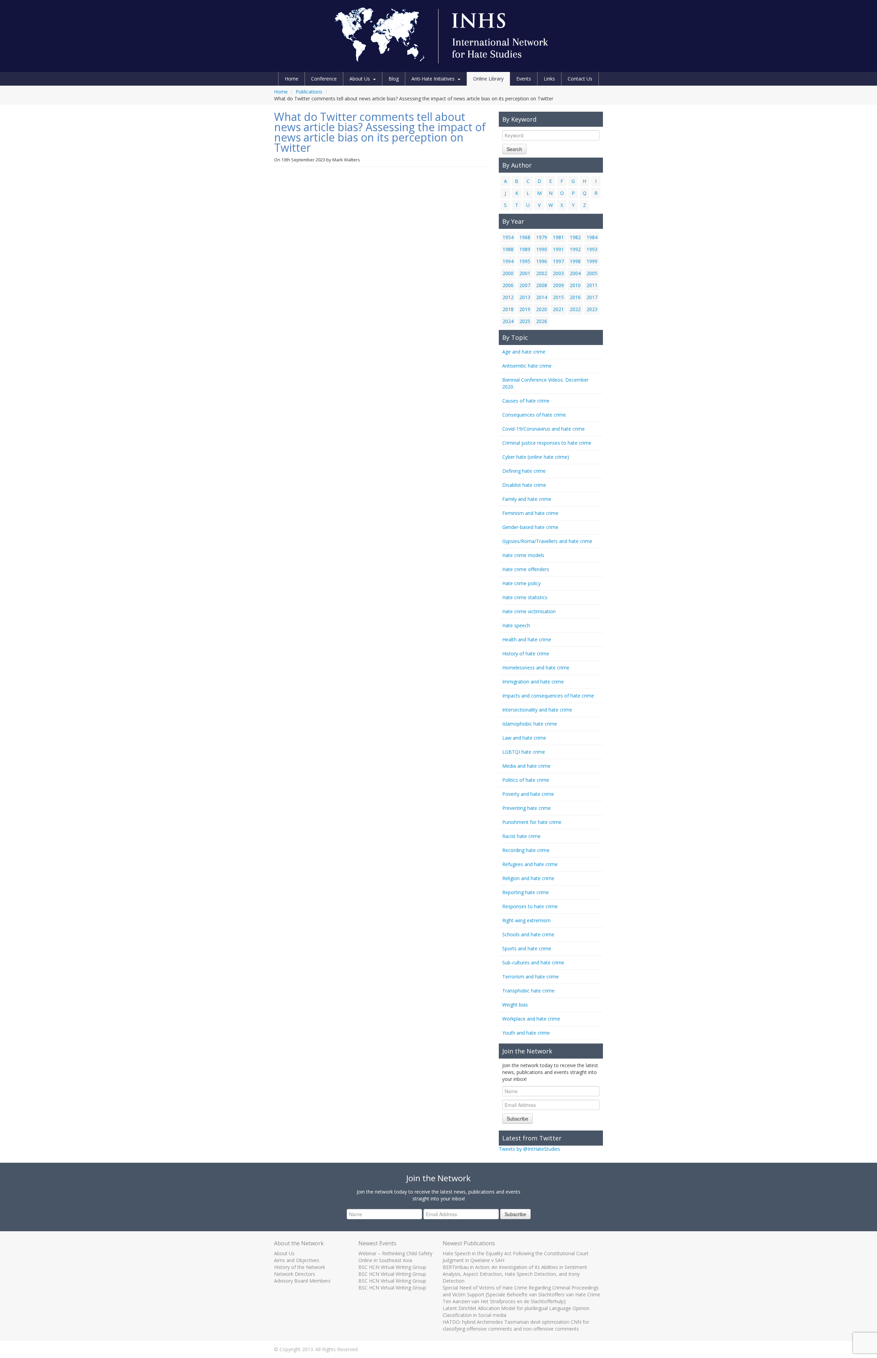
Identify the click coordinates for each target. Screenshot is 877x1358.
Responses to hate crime (530, 906)
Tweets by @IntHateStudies (529, 1149)
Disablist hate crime (524, 485)
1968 (524, 237)
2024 (508, 321)
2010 (575, 285)
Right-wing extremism (526, 920)
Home (291, 78)
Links (549, 78)
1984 (591, 237)
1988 (508, 249)
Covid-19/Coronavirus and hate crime (543, 428)
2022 (575, 309)
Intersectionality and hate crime (537, 709)
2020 (541, 309)
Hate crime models (523, 555)
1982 (575, 237)
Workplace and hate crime (531, 1018)
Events (523, 78)
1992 (575, 249)
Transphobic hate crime (528, 990)
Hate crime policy (521, 583)
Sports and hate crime (526, 948)
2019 (524, 309)
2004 (575, 273)
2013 (524, 297)
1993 (591, 249)
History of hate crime (525, 653)
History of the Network (299, 1267)
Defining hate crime (524, 471)
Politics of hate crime (525, 780)
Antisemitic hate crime (527, 365)
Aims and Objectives (296, 1260)
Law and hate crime (524, 737)
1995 (524, 261)
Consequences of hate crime (534, 414)
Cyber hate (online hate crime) (535, 457)
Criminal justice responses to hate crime (546, 443)
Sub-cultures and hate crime (533, 962)
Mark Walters (346, 160)
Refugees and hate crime (530, 864)
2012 (508, 297)
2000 (508, 273)
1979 (541, 237)
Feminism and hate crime (530, 513)
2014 (541, 297)
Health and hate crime (526, 639)
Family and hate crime (526, 499)
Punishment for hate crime (531, 822)
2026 (541, 321)
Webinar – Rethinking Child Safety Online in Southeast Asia (395, 1256)
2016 (575, 297)
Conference (324, 78)
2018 (508, 309)
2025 (524, 321)
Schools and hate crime (528, 934)
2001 (524, 273)
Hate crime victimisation (529, 611)
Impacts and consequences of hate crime (548, 695)
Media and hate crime (526, 766)
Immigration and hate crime (533, 681)
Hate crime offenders (525, 569)
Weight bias (515, 1004)
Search (514, 149)
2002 (541, 273)
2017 (591, 297)
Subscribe (517, 1118)
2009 (558, 285)
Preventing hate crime (526, 808)
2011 (591, 285)
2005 (591, 273)
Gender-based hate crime (530, 527)
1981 (558, 237)
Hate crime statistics (524, 597)
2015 (558, 297)
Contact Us (580, 78)
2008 (541, 285)
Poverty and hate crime (528, 794)
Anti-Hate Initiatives (433, 78)
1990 (541, 249)
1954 (508, 237)
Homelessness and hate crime (535, 667)
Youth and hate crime (526, 1032)
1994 (508, 261)
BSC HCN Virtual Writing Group (392, 1267)
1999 (591, 261)
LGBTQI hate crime (523, 752)
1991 (558, 249)
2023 (591, 309)
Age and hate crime (523, 351)
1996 (541, 261)
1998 (575, 261)
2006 (508, 285)
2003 (558, 273)
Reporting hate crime (525, 892)
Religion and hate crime (528, 878)
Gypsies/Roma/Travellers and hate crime (547, 541)
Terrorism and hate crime (530, 976)
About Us (359, 78)
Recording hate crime (525, 850)
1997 (558, 261)
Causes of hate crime (525, 400)
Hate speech (516, 625)
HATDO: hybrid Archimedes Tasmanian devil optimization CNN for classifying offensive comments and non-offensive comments (516, 1325)
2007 (524, 285)
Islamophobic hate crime (529, 723)
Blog (393, 78)
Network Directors (294, 1274)
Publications (309, 91)
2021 (558, 309)
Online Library (488, 78)
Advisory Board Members (302, 1280)
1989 (524, 249)
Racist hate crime (521, 836)
